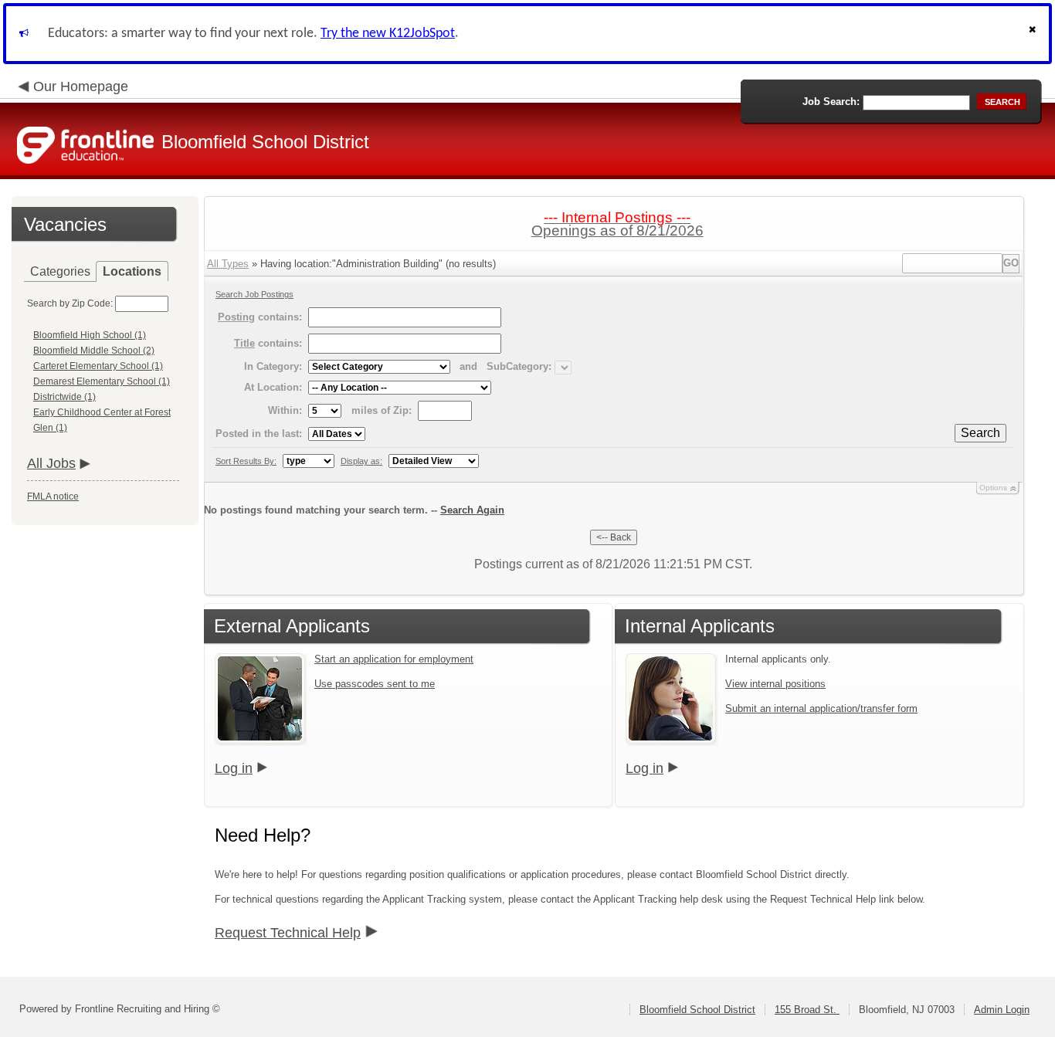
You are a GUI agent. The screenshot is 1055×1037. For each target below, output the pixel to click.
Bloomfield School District (697, 1009)
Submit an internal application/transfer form (821, 708)
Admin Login (1002, 1009)
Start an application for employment (393, 659)
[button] (1034, 33)
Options (993, 487)
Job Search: (831, 101)
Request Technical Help (288, 933)
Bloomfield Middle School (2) (93, 350)
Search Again (472, 510)
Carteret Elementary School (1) (98, 366)
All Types (228, 263)
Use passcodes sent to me (374, 684)
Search (980, 432)
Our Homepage (80, 86)
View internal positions (775, 684)
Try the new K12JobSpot (388, 33)
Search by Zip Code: (70, 303)
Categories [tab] (60, 271)
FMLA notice (53, 496)
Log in (234, 768)
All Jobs (51, 463)
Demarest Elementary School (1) (101, 381)
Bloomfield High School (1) (89, 335)
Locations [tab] (132, 271)
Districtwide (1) (64, 396)
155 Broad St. (807, 1009)
